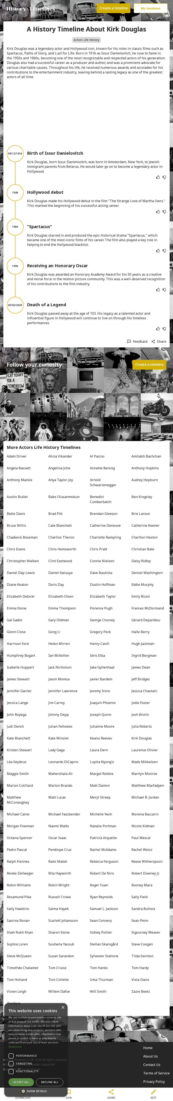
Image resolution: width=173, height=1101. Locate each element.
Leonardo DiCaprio (63, 762)
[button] (35, 1091)
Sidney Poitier (101, 932)
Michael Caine (18, 814)
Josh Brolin (140, 714)
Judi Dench (15, 726)
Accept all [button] (21, 1082)
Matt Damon (100, 785)
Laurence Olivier (144, 750)
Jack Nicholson (60, 667)
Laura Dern (99, 750)
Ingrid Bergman (144, 655)
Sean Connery (101, 920)
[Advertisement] (86, 112)
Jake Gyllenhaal (102, 667)
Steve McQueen (19, 956)
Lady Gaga (56, 750)
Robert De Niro (102, 873)
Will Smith (98, 991)
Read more (15, 1046)
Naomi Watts (58, 826)
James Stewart (18, 679)
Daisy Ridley (141, 561)
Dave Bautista (101, 572)
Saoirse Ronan (18, 920)
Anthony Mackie (19, 480)
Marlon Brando (60, 785)
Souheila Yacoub (61, 944)
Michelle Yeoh (101, 814)
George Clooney (102, 620)
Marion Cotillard (20, 785)
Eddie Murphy (142, 584)
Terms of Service (156, 1073)
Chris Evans (16, 549)
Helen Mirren (59, 643)
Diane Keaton (17, 584)
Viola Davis (140, 979)
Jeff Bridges (140, 679)
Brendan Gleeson (103, 513)
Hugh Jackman (142, 643)
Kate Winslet (58, 738)
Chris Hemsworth (62, 549)
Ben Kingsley (141, 496)
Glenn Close (16, 632)
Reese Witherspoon (146, 861)
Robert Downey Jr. (145, 873)
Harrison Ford (18, 643)
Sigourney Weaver (145, 932)
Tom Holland (17, 979)
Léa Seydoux (16, 762)
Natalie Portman (103, 826)
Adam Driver (17, 456)
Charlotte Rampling (105, 537)
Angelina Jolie (59, 468)
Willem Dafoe (59, 991)
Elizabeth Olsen (60, 596)
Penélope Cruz (60, 849)
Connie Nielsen (102, 561)
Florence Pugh (101, 608)
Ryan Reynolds (101, 897)
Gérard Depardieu (145, 620)
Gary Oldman (58, 620)
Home (148, 1047)
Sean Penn (139, 920)
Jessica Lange (17, 702)
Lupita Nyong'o (102, 762)
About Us (150, 1056)
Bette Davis (16, 513)
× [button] (62, 1007)
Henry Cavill (99, 643)
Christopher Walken (23, 561)
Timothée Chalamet (22, 968)
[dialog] (36, 1050)
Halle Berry (140, 632)
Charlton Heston (144, 537)
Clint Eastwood (60, 561)
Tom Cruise (57, 968)
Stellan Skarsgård (104, 944)
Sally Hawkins (18, 908)
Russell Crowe (59, 897)
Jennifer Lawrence (62, 691)
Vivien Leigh (16, 991)
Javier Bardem (101, 679)
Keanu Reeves (101, 738)
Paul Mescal (141, 838)
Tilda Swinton (142, 956)
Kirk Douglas (141, 738)
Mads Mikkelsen (144, 762)
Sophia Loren (17, 944)
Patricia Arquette (103, 838)
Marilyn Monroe (144, 773)
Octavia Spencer (19, 838)
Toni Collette (58, 979)
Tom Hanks (99, 968)
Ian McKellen (58, 655)
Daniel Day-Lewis (21, 572)
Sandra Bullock (143, 908)
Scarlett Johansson (63, 920)
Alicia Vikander (60, 456)
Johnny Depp (58, 714)
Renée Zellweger (20, 873)
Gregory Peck (100, 632)
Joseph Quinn (100, 714)
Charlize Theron (61, 537)
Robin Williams (19, 885)
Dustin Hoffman (102, 584)
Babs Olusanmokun (64, 496)
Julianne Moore (102, 726)
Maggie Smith (18, 773)
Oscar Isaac (57, 838)
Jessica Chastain (144, 691)
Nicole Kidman (142, 826)
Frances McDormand (147, 608)
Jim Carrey (56, 702)
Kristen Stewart (19, 750)
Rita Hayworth (59, 873)
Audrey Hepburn (144, 480)
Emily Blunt (140, 596)
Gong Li (54, 632)
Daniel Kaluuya (60, 572)
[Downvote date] (164, 177)
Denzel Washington (147, 572)
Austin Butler (17, 496)
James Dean (140, 667)
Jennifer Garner (19, 691)
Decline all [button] (49, 1082)
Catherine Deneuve (105, 525)
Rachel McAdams (103, 849)
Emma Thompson (62, 608)
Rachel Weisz (141, 849)
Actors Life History (86, 40)
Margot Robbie (102, 773)
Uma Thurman (101, 979)
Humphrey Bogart (21, 655)
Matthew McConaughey (18, 800)
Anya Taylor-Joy (60, 480)
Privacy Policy (154, 1081)
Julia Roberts (141, 726)
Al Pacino (97, 456)
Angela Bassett (19, 468)
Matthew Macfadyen (147, 785)
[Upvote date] (158, 177)
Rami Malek (57, 861)
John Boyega (16, 714)
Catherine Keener (145, 525)
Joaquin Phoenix (103, 702)
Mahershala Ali (60, 773)
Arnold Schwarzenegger (103, 482)
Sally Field (139, 897)
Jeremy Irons (100, 691)
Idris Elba (97, 655)
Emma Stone (16, 608)
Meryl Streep (100, 797)
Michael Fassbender (64, 814)
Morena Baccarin (144, 814)
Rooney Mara (141, 885)
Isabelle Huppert (20, 667)
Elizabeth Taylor (103, 596)
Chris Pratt (98, 549)
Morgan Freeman (20, 826)
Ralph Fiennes (18, 861)
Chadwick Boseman (22, 537)
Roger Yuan (99, 885)
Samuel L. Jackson (104, 908)
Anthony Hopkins (145, 468)
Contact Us (151, 1064)
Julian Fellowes (60, 726)
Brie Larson (140, 513)
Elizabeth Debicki (21, 596)
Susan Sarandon (61, 956)
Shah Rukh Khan (20, 932)
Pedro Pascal (17, 849)
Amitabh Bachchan (146, 456)
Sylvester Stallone (104, 956)
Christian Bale (142, 549)
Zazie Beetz (140, 991)
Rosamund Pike (19, 897)
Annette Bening (102, 468)
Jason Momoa (59, 679)
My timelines (151, 8)
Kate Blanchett (18, 738)
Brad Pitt (55, 513)
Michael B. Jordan (145, 797)
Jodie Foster (140, 702)
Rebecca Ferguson (104, 861)
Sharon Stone (59, 932)
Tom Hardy (140, 968)
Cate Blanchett (60, 525)
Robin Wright (58, 885)
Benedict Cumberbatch (100, 499)
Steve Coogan (142, 944)
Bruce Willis (16, 525)
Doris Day (56, 584)
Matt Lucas (57, 797)
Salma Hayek (58, 908)
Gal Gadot (14, 620)
